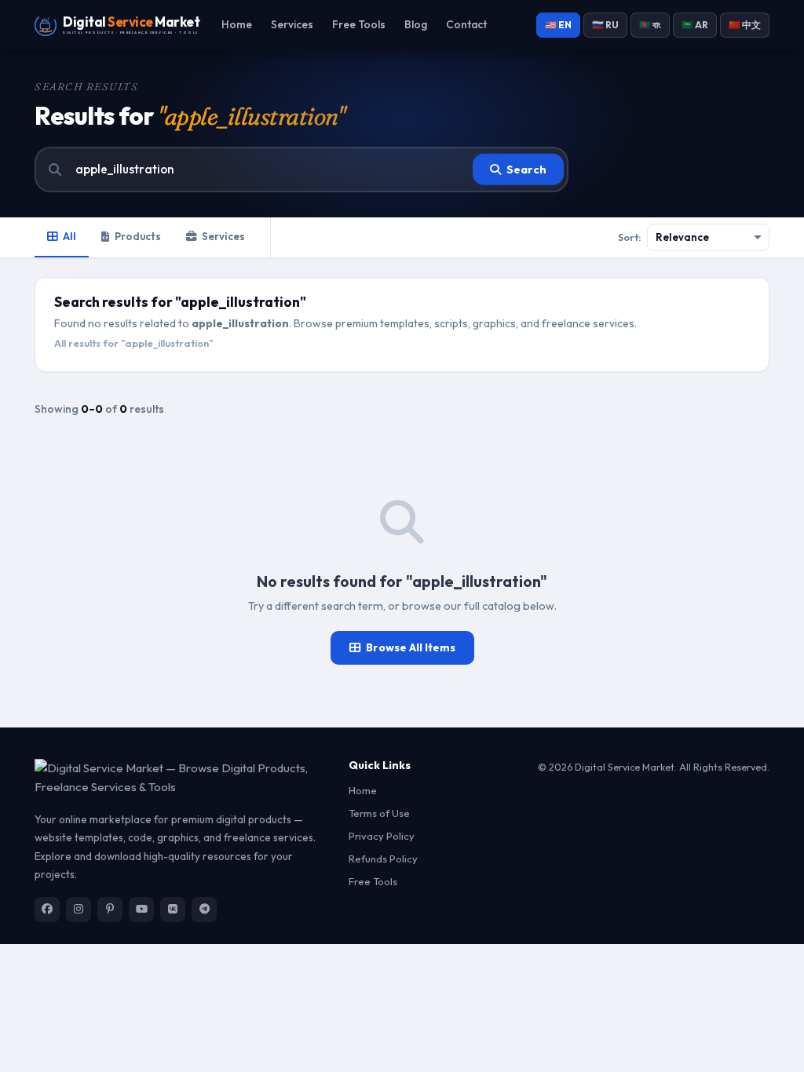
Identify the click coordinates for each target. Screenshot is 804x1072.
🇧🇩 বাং (650, 25)
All (69, 236)
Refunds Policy (383, 858)
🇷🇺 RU (605, 25)
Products (138, 236)
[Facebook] (47, 909)
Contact (466, 24)
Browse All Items (410, 647)
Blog (415, 24)
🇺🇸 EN (558, 25)
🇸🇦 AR (695, 25)
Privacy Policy (382, 836)
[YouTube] (141, 909)
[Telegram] (204, 909)
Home (236, 24)
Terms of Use (379, 813)
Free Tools (359, 24)
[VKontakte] (172, 909)
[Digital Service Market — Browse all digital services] (182, 778)
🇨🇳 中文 (745, 25)
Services (292, 24)
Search (526, 169)
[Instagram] (78, 909)
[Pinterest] (109, 909)
